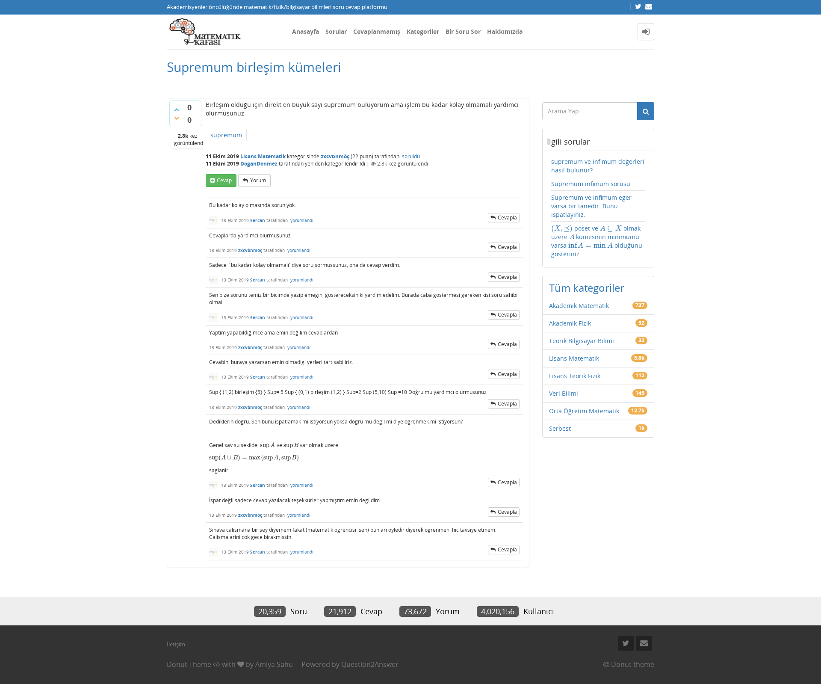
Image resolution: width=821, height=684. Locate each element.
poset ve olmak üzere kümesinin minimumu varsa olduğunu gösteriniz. (596, 241)
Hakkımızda (505, 31)
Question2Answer (370, 664)
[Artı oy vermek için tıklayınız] (176, 109)
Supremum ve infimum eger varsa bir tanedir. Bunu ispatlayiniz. (591, 206)
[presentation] (267, 445)
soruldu (411, 156)
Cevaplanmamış (376, 31)
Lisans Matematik (263, 156)
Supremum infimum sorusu (590, 184)
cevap (224, 180)
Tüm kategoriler (586, 288)
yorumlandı (301, 220)
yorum (258, 180)
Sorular (336, 31)
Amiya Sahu (274, 664)
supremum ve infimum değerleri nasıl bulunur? (597, 165)
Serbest (560, 428)
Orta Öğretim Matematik (584, 411)
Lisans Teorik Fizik (574, 376)
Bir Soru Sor (463, 31)
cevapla (507, 217)
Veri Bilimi (563, 393)
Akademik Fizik (570, 323)
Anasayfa (305, 31)
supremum (226, 135)
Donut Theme (189, 664)
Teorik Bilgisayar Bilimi (581, 341)
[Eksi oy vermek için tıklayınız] (176, 118)
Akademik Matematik (579, 306)
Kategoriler (423, 31)
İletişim (176, 644)
